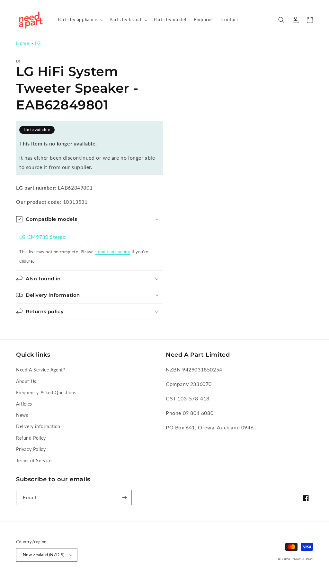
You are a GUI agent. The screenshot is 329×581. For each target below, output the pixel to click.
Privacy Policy (31, 449)
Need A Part (302, 559)
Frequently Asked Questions (46, 392)
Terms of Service (34, 460)
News (22, 415)
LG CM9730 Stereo (42, 237)
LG (37, 43)
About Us (26, 381)
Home (22, 43)
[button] (80, 19)
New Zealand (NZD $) (44, 554)
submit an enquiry (112, 251)
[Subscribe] (124, 497)
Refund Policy (31, 438)
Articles (24, 404)
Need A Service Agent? (40, 369)
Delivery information (38, 426)
